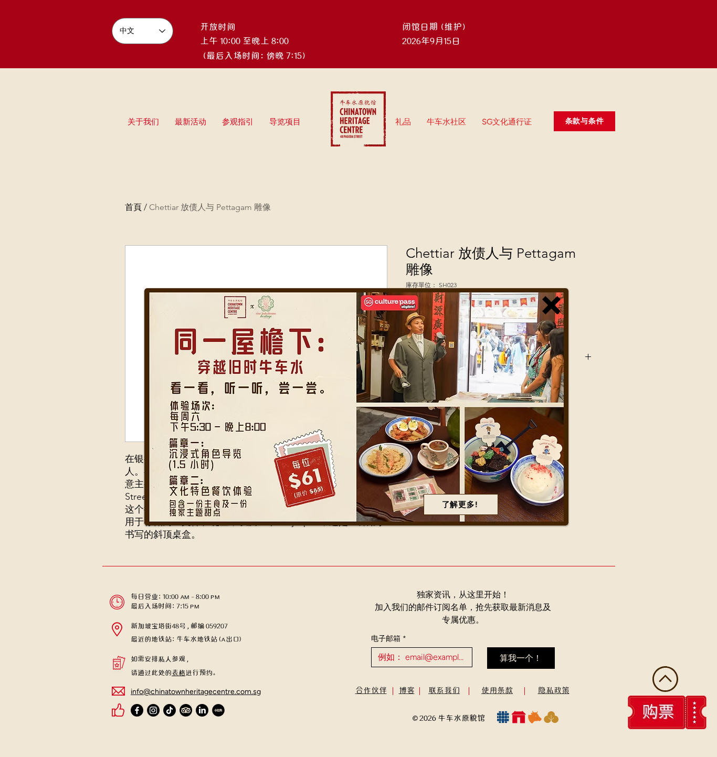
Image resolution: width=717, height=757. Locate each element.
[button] (551, 305)
